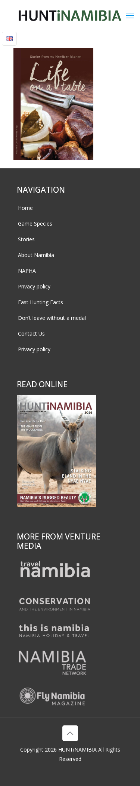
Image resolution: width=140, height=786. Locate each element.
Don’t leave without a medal (52, 317)
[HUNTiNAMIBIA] (70, 15)
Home (25, 207)
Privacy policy (34, 286)
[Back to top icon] (70, 733)
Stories (26, 239)
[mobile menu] (130, 15)
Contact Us (31, 333)
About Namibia (36, 255)
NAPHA (27, 270)
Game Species (35, 223)
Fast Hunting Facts (40, 302)
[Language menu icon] (9, 39)
